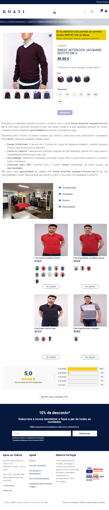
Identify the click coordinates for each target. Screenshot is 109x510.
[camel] (86, 79)
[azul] (43, 274)
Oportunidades (17, 22)
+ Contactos (8, 485)
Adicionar (65, 112)
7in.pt (45, 502)
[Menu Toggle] (54, 12)
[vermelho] (43, 268)
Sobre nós (7, 490)
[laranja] (62, 274)
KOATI (13, 502)
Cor (59, 73)
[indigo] (62, 268)
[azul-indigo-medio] (69, 79)
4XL (60, 101)
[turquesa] (49, 268)
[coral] (56, 268)
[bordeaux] (60, 79)
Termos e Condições (70, 502)
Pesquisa (92, 11)
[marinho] (88, 268)
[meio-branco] (76, 268)
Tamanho (62, 89)
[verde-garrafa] (36, 274)
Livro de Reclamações (39, 478)
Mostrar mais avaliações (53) (54, 397)
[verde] (77, 79)
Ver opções (51, 286)
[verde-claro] (49, 274)
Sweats (32, 22)
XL (81, 94)
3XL (95, 94)
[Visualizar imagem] (7, 95)
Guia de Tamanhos (37, 465)
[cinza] (36, 338)
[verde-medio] (36, 268)
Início (3, 22)
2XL (88, 94)
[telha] (56, 274)
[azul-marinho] (36, 281)
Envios (32, 460)
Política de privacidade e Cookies (92, 502)
